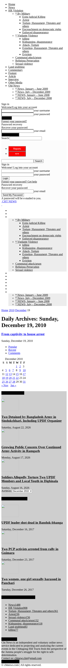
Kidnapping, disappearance (37, 41)
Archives (6, 490)
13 (10, 374)
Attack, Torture (30, 44)
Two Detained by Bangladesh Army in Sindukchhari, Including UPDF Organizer (31, 418)
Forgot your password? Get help (19, 181)
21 (13, 377)
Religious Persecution (27, 60)
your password (42, 114)
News (11, 7)
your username (42, 110)
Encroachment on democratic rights (41, 29)
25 (3, 381)
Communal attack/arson (28, 57)
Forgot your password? (14, 121)
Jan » (13, 385)
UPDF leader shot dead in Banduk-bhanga (32, 522)
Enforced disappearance (35, 32)
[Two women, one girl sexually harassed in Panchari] (10, 572)
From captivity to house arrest (22, 334)
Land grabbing (16, 66)
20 (10, 377)
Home (11, 4)
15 (17, 374)
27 (10, 381)
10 (24, 370)
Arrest (25, 19)
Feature (12, 73)
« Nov (4, 385)
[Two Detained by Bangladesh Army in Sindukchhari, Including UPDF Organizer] (10, 410)
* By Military (22, 13)
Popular (12, 346)
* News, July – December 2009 (32, 91)
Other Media (15, 82)
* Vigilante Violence (26, 35)
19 (6, 377)
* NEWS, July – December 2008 (33, 98)
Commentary (15, 70)
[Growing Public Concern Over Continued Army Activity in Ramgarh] (10, 440)
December (21, 310)
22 (17, 377)
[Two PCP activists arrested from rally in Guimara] (9, 542)
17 (24, 374)
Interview (13, 79)
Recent (12, 349)
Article (12, 76)
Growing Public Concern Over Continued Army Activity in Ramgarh (31, 449)
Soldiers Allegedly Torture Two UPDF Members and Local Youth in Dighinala (29, 479)
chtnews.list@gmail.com (27, 658)
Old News (14, 85)
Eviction (27, 54)
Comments (14, 353)
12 (6, 374)
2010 (11, 310)
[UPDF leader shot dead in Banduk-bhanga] (10, 515)
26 (6, 381)
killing (25, 38)
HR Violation (15, 10)
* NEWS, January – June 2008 (32, 95)
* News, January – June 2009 (31, 88)
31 (24, 381)
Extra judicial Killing (33, 16)
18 (3, 377)
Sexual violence (24, 63)
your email (39, 130)
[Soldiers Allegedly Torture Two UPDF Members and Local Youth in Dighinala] (10, 470)
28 (13, 381)
